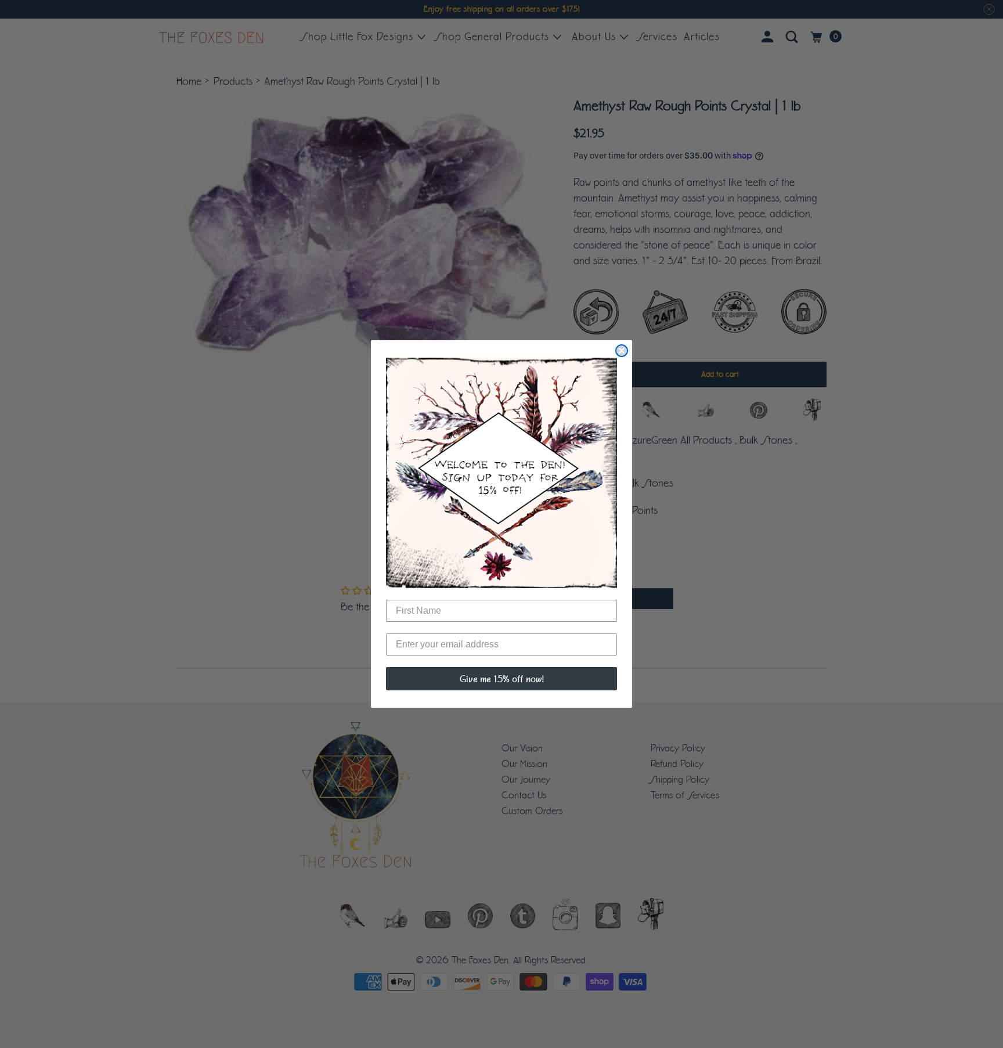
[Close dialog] (621, 350)
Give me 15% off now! (502, 678)
